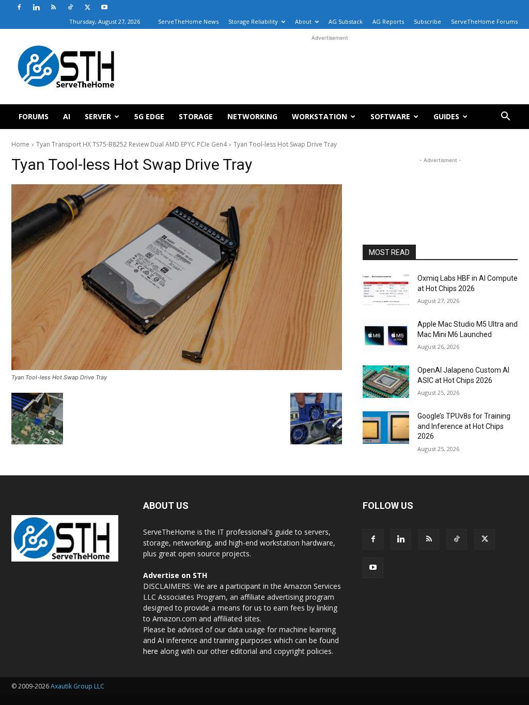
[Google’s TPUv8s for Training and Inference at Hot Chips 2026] (386, 427)
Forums (34, 116)
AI (66, 116)
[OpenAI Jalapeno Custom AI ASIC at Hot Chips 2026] (386, 381)
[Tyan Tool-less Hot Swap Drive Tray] (176, 277)
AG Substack (346, 21)
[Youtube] (104, 7)
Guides (446, 116)
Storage (196, 116)
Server (98, 116)
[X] (87, 7)
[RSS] (53, 7)
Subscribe (427, 21)
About (303, 21)
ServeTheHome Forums (484, 21)
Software (390, 116)
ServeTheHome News (188, 21)
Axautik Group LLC (77, 686)
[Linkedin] (36, 7)
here (150, 651)
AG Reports (388, 21)
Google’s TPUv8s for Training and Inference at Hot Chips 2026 (463, 426)
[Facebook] (19, 7)
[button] (505, 117)
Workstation (319, 116)
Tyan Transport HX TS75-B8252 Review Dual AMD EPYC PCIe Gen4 (131, 144)
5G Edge (149, 116)
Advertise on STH (175, 575)
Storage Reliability (253, 21)
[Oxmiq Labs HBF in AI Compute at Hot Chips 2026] (386, 290)
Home (20, 144)
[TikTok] (70, 7)
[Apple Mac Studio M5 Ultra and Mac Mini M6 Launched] (386, 335)
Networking (252, 116)
